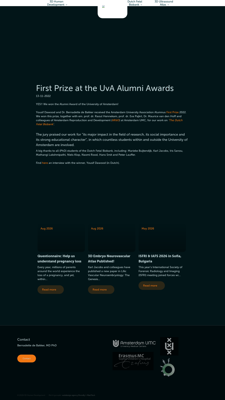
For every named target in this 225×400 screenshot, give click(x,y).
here (45, 163)
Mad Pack (91, 395)
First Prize (172, 112)
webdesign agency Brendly (73, 395)
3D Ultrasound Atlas (164, 3)
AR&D (115, 120)
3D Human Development (55, 3)
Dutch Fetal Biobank (135, 3)
